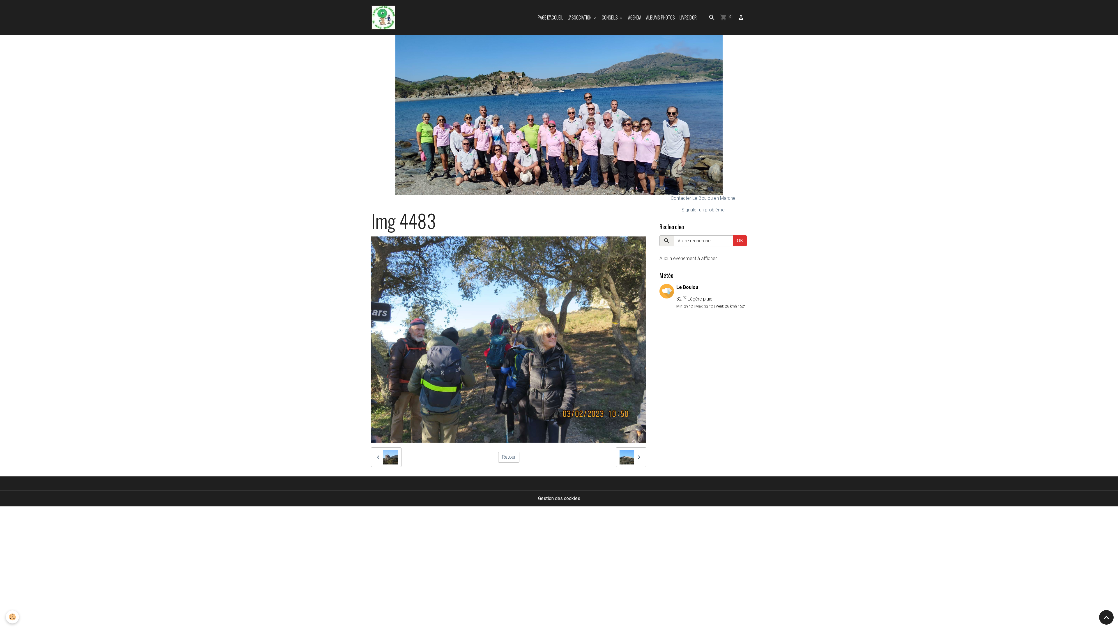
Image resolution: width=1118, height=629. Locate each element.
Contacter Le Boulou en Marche (703, 198)
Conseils (610, 17)
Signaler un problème (703, 210)
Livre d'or (688, 17)
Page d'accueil (550, 17)
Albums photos (660, 17)
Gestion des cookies (559, 498)
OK (740, 240)
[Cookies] (12, 616)
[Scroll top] (1106, 617)
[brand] (384, 17)
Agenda (634, 17)
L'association (580, 17)
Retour (509, 457)
